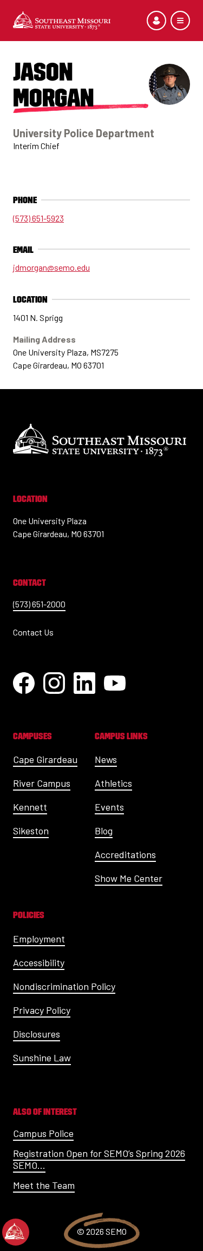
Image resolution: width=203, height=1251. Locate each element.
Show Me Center (128, 878)
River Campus (41, 783)
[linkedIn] (84, 683)
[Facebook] (24, 683)
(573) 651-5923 (38, 218)
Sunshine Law (42, 1057)
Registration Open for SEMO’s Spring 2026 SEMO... (99, 1159)
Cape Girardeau (45, 759)
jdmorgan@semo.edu (51, 267)
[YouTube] (115, 683)
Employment (39, 939)
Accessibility (38, 962)
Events (109, 807)
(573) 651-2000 (39, 604)
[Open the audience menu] (156, 20)
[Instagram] (54, 683)
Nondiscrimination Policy (64, 986)
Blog (104, 831)
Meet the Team (44, 1185)
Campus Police (43, 1133)
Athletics (113, 783)
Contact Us (33, 632)
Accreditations (125, 854)
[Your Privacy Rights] (15, 1232)
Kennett (30, 807)
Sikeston (31, 831)
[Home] (61, 20)
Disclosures (36, 1034)
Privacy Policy (41, 1010)
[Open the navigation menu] (180, 20)
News (106, 759)
